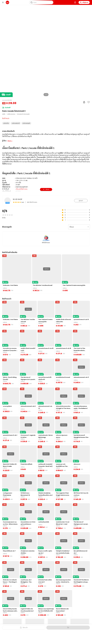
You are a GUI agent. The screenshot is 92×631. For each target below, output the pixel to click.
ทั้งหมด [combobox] (72, 227)
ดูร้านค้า (81, 200)
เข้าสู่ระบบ (85, 2)
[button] (6, 123)
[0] (75, 2)
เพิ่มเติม (47, 189)
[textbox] (46, 172)
